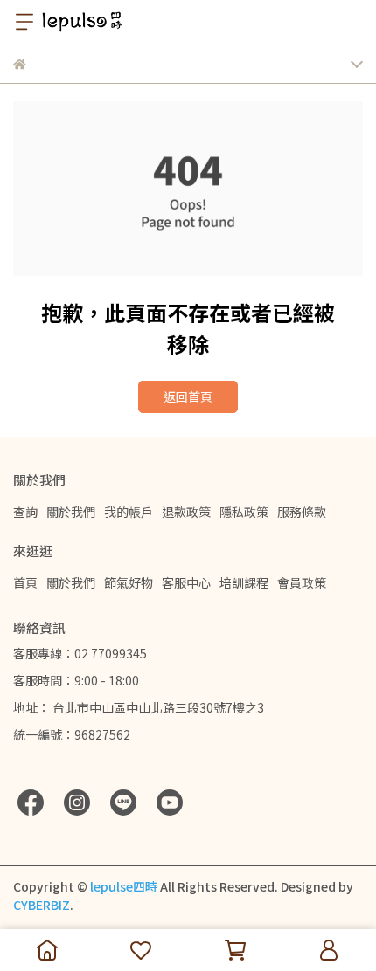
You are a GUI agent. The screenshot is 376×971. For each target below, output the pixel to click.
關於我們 (70, 511)
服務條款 (301, 511)
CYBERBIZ (41, 904)
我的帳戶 (128, 511)
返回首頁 (188, 396)
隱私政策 (243, 511)
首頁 (25, 582)
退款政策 (186, 511)
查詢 (25, 511)
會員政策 (301, 582)
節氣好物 (128, 582)
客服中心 (186, 582)
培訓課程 (243, 582)
